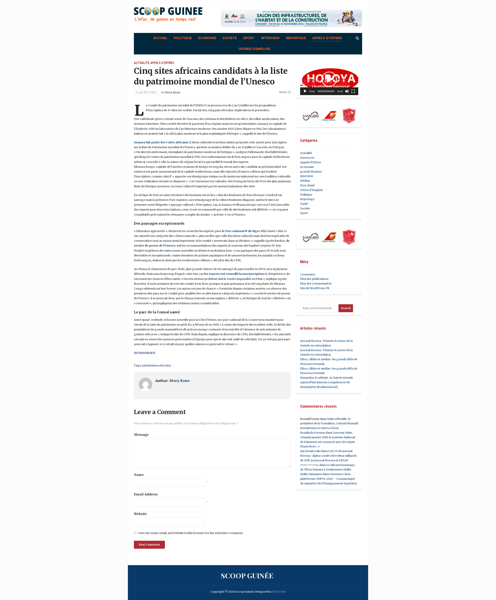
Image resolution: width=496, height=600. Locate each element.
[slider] (326, 91)
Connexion (307, 274)
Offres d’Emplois (254, 49)
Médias (305, 180)
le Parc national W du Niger (241, 231)
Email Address (146, 494)
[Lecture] (305, 91)
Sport (249, 38)
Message (141, 435)
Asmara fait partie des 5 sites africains (161, 142)
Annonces (307, 157)
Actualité (141, 63)
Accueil (160, 38)
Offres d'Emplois (311, 190)
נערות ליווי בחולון (309, 465)
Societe (229, 38)
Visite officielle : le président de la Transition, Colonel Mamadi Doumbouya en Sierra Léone (329, 423)
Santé (304, 203)
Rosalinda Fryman (312, 432)
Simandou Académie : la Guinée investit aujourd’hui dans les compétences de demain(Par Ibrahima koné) (326, 382)
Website (140, 514)
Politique (183, 38)
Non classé (307, 185)
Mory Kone (172, 92)
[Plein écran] (353, 91)
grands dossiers (311, 171)
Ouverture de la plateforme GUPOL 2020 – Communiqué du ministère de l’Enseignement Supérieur (328, 478)
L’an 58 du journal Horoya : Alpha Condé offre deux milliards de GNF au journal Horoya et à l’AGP (328, 455)
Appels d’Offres (327, 38)
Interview (270, 38)
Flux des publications (314, 279)
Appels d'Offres (162, 63)
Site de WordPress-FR (314, 288)
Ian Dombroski (310, 451)
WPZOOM (279, 591)
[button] (329, 79)
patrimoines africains (156, 365)
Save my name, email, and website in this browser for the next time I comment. (190, 533)
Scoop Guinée (247, 575)
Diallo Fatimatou (311, 474)
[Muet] (347, 91)
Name (139, 475)
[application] (329, 79)
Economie (207, 38)
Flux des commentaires (316, 283)
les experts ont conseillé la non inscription (234, 274)
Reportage (296, 38)
